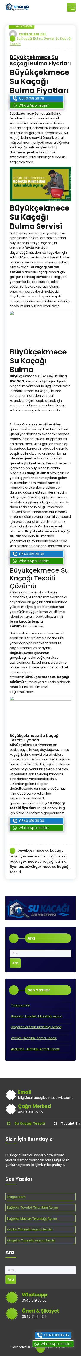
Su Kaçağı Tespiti (29, 1123)
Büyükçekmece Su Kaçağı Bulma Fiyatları (40, 60)
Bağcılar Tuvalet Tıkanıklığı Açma (36, 1016)
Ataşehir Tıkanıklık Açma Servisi (35, 1049)
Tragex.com (20, 1005)
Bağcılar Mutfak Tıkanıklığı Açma (36, 1027)
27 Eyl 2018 (23, 25)
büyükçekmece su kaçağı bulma (38, 856)
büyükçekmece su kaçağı (39, 850)
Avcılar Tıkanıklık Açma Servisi (34, 1038)
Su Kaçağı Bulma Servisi (35, 38)
